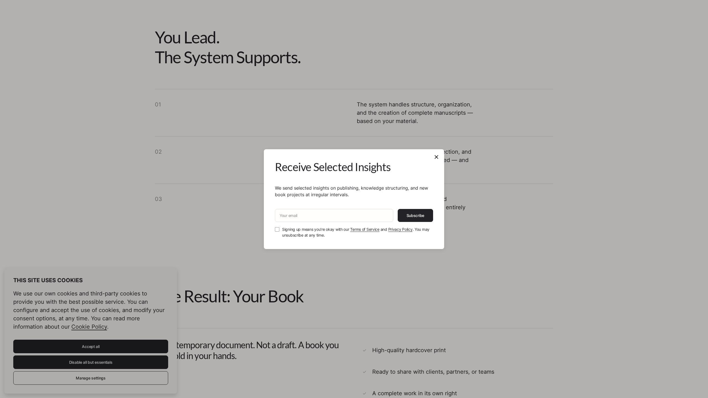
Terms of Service (364, 229)
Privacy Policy (400, 229)
